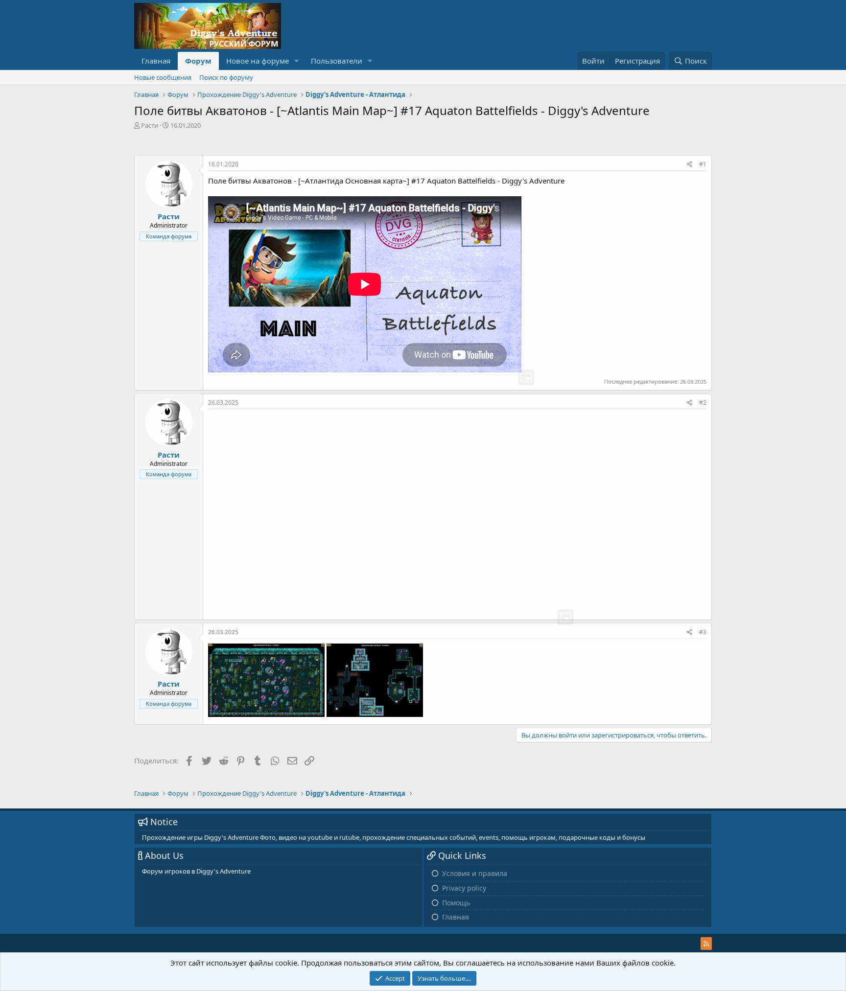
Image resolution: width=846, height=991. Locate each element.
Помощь (456, 902)
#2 (702, 402)
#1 (702, 164)
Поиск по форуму (226, 77)
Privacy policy (464, 888)
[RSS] (706, 943)
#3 (702, 632)
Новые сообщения (162, 77)
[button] (297, 61)
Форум (198, 61)
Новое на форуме (257, 61)
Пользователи (336, 61)
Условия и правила (474, 873)
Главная (155, 61)
